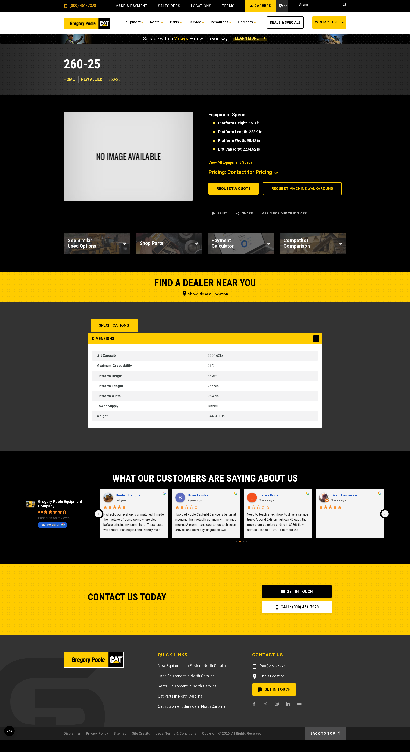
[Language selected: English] (282, 6)
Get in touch (277, 689)
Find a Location (272, 676)
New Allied (91, 79)
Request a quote (233, 188)
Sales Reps (169, 6)
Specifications (114, 325)
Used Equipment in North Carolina (186, 676)
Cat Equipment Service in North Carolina (191, 706)
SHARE (247, 213)
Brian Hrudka (198, 495)
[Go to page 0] (236, 541)
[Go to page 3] (246, 541)
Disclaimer (72, 733)
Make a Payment (131, 6)
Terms (228, 6)
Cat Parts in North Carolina (180, 696)
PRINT (222, 213)
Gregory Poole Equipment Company (60, 503)
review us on (50, 525)
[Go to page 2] (243, 541)
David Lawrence (344, 495)
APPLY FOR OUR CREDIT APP (284, 213)
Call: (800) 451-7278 (299, 607)
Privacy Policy (97, 733)
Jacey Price (269, 495)
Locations (201, 6)
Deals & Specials (285, 23)
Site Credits (141, 733)
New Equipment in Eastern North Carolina (193, 665)
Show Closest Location (207, 294)
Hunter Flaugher (129, 495)
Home (69, 79)
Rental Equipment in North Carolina (187, 686)
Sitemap (120, 733)
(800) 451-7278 (82, 6)
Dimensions (103, 338)
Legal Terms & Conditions (176, 733)
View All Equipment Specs (230, 162)
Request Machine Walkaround (302, 188)
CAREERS (262, 6)
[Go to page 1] (240, 541)
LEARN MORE (247, 38)
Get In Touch (299, 591)
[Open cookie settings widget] (9, 731)
